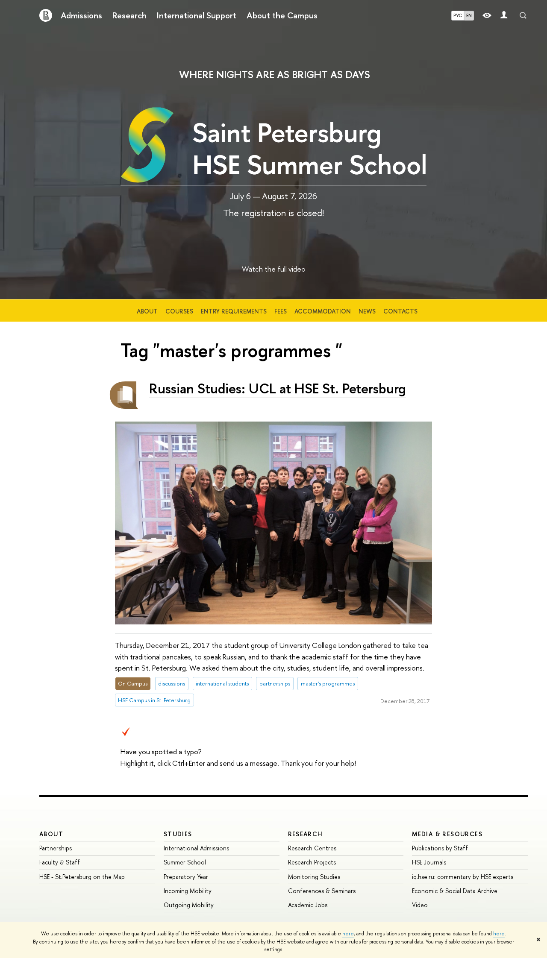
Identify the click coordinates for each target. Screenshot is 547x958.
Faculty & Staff (59, 862)
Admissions (81, 15)
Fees (280, 311)
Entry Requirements (234, 311)
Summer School (185, 862)
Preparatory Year (186, 877)
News (367, 311)
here (348, 933)
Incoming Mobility (188, 891)
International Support (196, 15)
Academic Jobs (307, 905)
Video (420, 905)
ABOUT (51, 834)
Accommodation (322, 311)
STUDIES (178, 834)
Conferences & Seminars (322, 891)
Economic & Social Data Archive (454, 891)
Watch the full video (274, 269)
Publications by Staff (440, 848)
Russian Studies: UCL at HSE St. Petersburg (277, 388)
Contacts (400, 311)
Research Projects (312, 862)
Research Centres (312, 848)
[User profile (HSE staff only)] (503, 15)
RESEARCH (305, 834)
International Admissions (196, 848)
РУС (457, 15)
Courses (179, 311)
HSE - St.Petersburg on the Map (82, 877)
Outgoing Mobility (189, 905)
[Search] (523, 15)
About (147, 311)
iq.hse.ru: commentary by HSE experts (462, 877)
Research (129, 15)
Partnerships (55, 848)
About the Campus (282, 15)
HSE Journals (429, 862)
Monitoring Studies (314, 877)
